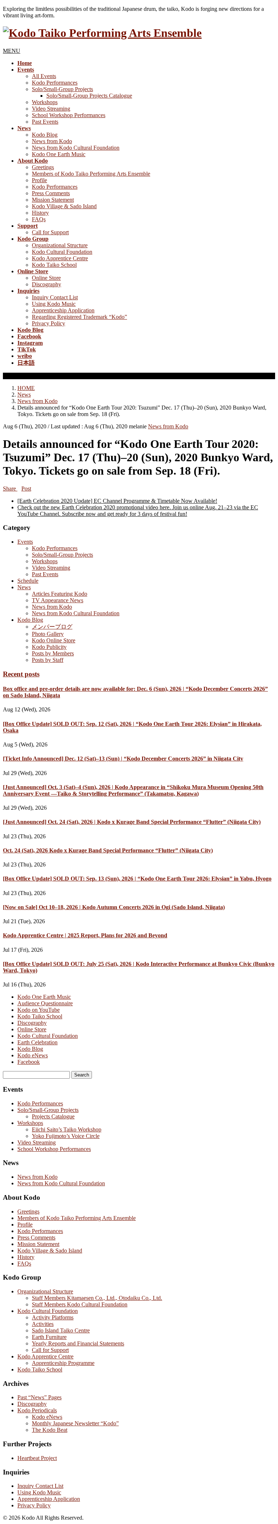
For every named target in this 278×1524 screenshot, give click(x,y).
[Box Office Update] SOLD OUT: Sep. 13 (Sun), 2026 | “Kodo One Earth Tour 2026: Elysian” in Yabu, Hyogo (137, 879)
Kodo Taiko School (54, 265)
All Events (44, 76)
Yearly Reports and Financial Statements (78, 1343)
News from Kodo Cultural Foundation (75, 148)
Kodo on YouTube (38, 1010)
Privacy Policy (48, 323)
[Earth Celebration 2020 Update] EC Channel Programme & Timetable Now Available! (117, 501)
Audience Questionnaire (45, 1003)
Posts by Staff (47, 660)
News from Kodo (52, 141)
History (40, 213)
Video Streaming (51, 109)
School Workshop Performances (68, 115)
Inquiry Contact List (55, 297)
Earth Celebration (37, 1042)
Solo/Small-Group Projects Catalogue (89, 96)
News (24, 587)
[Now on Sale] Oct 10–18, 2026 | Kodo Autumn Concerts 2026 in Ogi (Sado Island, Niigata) (114, 907)
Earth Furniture (49, 1337)
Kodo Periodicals (37, 1410)
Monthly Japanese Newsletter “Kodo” (75, 1423)
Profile (39, 180)
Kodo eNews (32, 1055)
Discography (46, 284)
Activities (43, 1324)
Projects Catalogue (53, 1116)
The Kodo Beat (49, 1430)
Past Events (45, 122)
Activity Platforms (52, 1317)
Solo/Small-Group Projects (62, 89)
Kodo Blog (45, 135)
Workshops (45, 102)
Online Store (46, 278)
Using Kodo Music (54, 304)
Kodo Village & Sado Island (64, 206)
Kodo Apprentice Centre (60, 258)
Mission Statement (53, 200)
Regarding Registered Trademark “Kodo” (79, 317)
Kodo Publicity (49, 647)
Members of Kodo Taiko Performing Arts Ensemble (91, 174)
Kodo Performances (54, 83)
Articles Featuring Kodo (59, 594)
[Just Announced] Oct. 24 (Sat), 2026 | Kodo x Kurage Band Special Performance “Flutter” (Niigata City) (132, 822)
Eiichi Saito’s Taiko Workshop (66, 1129)
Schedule (27, 581)
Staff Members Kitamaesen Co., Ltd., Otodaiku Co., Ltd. (97, 1298)
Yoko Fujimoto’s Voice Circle (66, 1136)
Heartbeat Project (37, 1458)
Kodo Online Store (53, 640)
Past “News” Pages (39, 1397)
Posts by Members (53, 653)
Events (25, 542)
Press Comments (51, 193)
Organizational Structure (60, 245)
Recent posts (21, 674)
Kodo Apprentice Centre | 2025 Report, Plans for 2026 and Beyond (85, 935)
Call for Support (50, 232)
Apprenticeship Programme (63, 1363)
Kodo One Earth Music (58, 154)
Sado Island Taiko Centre (61, 1330)
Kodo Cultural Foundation (62, 252)
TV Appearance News (57, 600)
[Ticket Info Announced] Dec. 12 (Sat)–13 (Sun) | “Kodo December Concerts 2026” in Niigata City (123, 758)
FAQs (39, 219)
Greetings (43, 167)
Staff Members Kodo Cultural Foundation (79, 1304)
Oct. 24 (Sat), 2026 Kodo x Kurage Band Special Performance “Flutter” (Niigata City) (108, 850)
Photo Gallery (48, 634)
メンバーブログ (52, 627)
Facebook (28, 1062)
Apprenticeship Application (63, 310)
